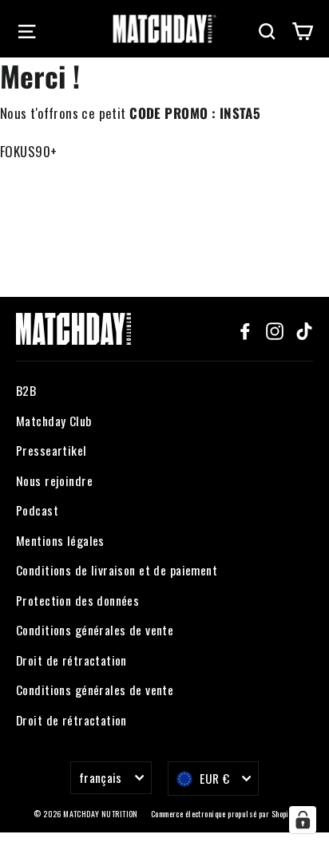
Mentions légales (60, 540)
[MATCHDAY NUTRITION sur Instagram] (274, 328)
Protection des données (77, 600)
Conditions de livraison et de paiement (116, 569)
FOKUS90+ (28, 151)
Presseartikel (51, 450)
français (100, 777)
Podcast (37, 510)
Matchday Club (54, 420)
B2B (26, 390)
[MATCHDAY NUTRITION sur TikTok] (304, 328)
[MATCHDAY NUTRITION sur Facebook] (245, 328)
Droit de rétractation (71, 660)
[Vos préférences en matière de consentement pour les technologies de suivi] (302, 819)
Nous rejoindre (54, 480)
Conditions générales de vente (94, 629)
